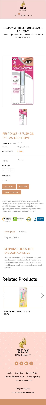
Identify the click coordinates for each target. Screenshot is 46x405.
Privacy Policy (32, 373)
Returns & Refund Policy (14, 377)
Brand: (5, 147)
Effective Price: (9, 143)
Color (4, 161)
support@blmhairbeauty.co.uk (23, 392)
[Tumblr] (31, 363)
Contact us (19, 373)
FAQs (9, 373)
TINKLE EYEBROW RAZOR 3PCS (17, 311)
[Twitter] (16, 363)
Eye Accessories (16, 35)
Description (9, 232)
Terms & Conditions (24, 381)
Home (5, 35)
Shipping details (11, 237)
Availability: (7, 151)
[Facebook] (21, 363)
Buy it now (23, 186)
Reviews (22, 232)
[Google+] (26, 363)
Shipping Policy (33, 377)
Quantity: (6, 165)
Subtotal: (6, 176)
